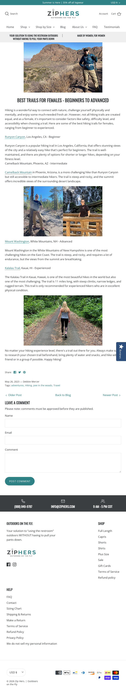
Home (10, 27)
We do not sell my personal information (32, 643)
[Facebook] (8, 564)
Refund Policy (15, 632)
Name (9, 415)
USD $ (114, 2)
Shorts (102, 542)
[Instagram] (14, 564)
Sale (100, 560)
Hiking (28, 385)
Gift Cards (104, 566)
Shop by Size (43, 27)
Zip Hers (19, 681)
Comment (11, 449)
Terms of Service (108, 572)
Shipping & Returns (19, 614)
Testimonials (112, 27)
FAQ (95, 27)
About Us (78, 27)
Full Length (105, 531)
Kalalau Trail (12, 268)
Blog (63, 27)
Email (8, 432)
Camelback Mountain (18, 172)
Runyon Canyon (15, 137)
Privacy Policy (15, 638)
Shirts (101, 548)
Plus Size (103, 554)
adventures (17, 385)
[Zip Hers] (63, 13)
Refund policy (107, 577)
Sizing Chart (14, 608)
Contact (11, 603)
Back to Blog (63, 395)
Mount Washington (17, 241)
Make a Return (16, 620)
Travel (56, 385)
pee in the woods (42, 385)
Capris (102, 537)
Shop (24, 27)
